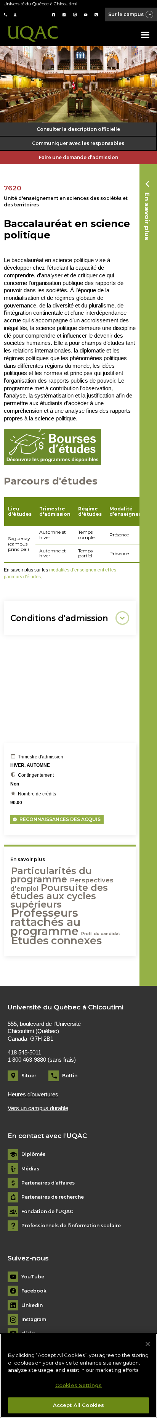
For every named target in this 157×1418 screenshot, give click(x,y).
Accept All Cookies (78, 1405)
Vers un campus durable (38, 1108)
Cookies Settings (78, 1385)
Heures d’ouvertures (33, 1094)
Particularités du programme (51, 875)
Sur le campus (126, 14)
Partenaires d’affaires (48, 1183)
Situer (28, 1075)
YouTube (32, 1277)
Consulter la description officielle (78, 129)
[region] (78, 1375)
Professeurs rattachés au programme (45, 922)
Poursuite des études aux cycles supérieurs (58, 896)
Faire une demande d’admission (78, 157)
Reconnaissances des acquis (60, 819)
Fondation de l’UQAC (47, 1211)
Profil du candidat (100, 933)
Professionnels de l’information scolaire (71, 1225)
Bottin (69, 1075)
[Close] (147, 1344)
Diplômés (33, 1154)
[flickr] (96, 15)
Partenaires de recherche (52, 1197)
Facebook (33, 1291)
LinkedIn (32, 1305)
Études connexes (56, 940)
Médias (30, 1169)
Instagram (33, 1319)
